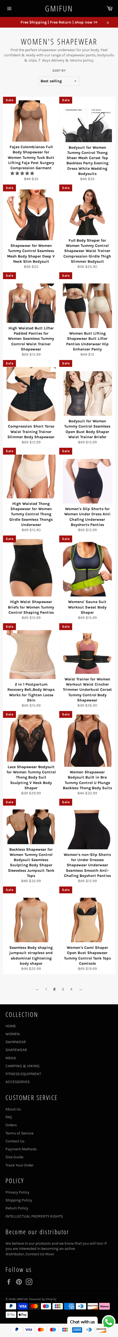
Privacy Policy (17, 1192)
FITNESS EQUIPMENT (23, 1074)
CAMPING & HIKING (22, 1066)
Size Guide (14, 1157)
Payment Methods (21, 1149)
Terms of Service (19, 1133)
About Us (13, 1109)
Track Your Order (19, 1165)
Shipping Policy (18, 1200)
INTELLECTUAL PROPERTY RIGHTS (34, 1216)
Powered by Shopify (42, 1299)
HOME (10, 1026)
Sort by (59, 70)
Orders (11, 1125)
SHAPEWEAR (16, 1050)
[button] (22, 173)
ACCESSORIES (17, 1081)
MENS (10, 1058)
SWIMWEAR (15, 1042)
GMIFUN (59, 8)
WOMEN (12, 1034)
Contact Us (14, 1141)
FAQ (8, 1117)
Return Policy (16, 1208)
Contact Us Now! (40, 1254)
